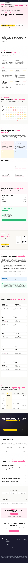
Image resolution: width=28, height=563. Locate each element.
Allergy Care (4, 10)
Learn (2, 10)
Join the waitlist (18, 5)
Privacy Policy (24, 539)
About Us (18, 539)
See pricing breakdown (5, 246)
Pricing (12, 547)
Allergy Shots (8, 10)
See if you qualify (14, 513)
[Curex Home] (2, 2)
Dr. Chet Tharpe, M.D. (7, 27)
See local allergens (19, 25)
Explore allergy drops (24, 5)
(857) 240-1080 (7, 2)
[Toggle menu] (26, 2)
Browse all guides (21, 429)
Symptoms (13, 546)
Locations (12, 10)
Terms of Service (25, 540)
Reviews (13, 548)
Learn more (3, 67)
